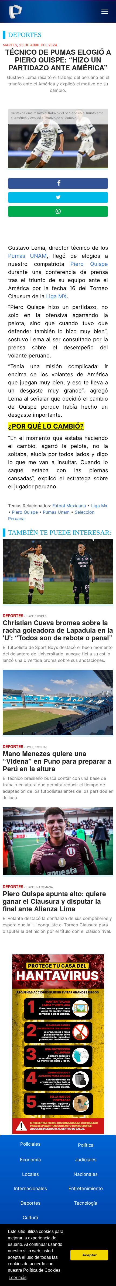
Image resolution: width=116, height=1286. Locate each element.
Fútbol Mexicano (69, 505)
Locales (30, 1174)
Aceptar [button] (89, 1255)
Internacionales (30, 1188)
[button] (105, 11)
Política (86, 1145)
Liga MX (56, 296)
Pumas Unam (56, 512)
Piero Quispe (89, 264)
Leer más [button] (17, 1277)
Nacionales (86, 1174)
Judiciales (86, 1159)
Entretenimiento (86, 1188)
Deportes (30, 1203)
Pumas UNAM (27, 256)
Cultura (30, 1217)
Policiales (30, 1144)
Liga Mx (99, 505)
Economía (30, 1159)
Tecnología (85, 1203)
